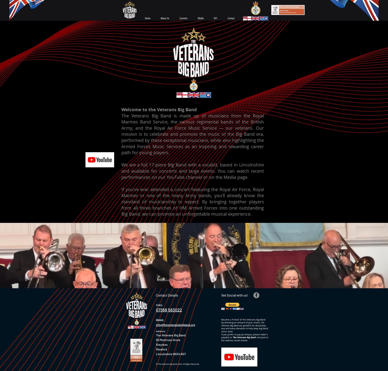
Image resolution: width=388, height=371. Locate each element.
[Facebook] (256, 295)
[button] (194, 255)
